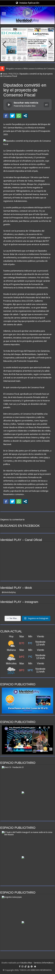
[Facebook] (20, 966)
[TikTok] (25, 966)
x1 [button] (46, 104)
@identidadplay (9, 592)
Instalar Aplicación (29, 3)
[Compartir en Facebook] (6, 115)
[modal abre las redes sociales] (25, 115)
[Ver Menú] (4, 13)
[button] (51, 44)
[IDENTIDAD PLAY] (27, 15)
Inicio (4, 74)
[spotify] (31, 966)
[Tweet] (12, 115)
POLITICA (13, 74)
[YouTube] (28, 966)
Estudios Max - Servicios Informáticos (36, 963)
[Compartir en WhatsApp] (18, 115)
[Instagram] (22, 966)
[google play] (35, 966)
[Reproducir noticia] (9, 105)
